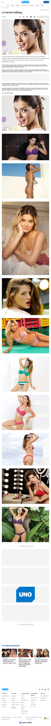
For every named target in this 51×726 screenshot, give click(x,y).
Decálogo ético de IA (6, 719)
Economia (31, 5)
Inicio (8, 5)
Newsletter (42, 700)
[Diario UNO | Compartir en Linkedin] (34, 16)
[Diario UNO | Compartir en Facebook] (20, 16)
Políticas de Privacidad (6, 717)
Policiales (37, 5)
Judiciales (4, 704)
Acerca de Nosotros (44, 696)
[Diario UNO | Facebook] (39, 689)
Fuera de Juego (24, 711)
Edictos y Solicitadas (14, 707)
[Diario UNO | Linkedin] (45, 689)
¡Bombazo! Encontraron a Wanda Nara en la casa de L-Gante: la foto (9, 661)
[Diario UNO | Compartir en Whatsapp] (31, 16)
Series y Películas (24, 5)
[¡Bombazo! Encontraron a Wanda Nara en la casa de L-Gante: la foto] (9, 653)
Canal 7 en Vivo (34, 697)
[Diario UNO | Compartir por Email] (27, 16)
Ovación (42, 5)
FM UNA (32, 702)
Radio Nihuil (33, 699)
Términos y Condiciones (17, 717)
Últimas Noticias (5, 696)
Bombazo (20, 658)
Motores (13, 698)
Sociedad (17, 5)
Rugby (22, 702)
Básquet (23, 706)
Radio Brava (33, 704)
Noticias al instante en (24, 624)
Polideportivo (24, 713)
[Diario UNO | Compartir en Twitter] (23, 16)
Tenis (22, 704)
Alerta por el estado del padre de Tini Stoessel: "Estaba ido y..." (41, 661)
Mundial (23, 698)
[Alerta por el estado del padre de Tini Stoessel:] (41, 653)
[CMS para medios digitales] (25, 722)
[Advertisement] (25, 77)
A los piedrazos (38, 658)
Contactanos (43, 698)
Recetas (13, 700)
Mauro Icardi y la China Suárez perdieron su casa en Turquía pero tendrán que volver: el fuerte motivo (25, 663)
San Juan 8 (33, 706)
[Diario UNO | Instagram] (42, 689)
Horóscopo (14, 696)
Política (12, 5)
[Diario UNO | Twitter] (48, 689)
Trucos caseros (15, 702)
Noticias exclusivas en (24, 546)
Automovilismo (24, 700)
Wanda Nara (5, 658)
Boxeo (22, 709)
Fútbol (22, 696)
